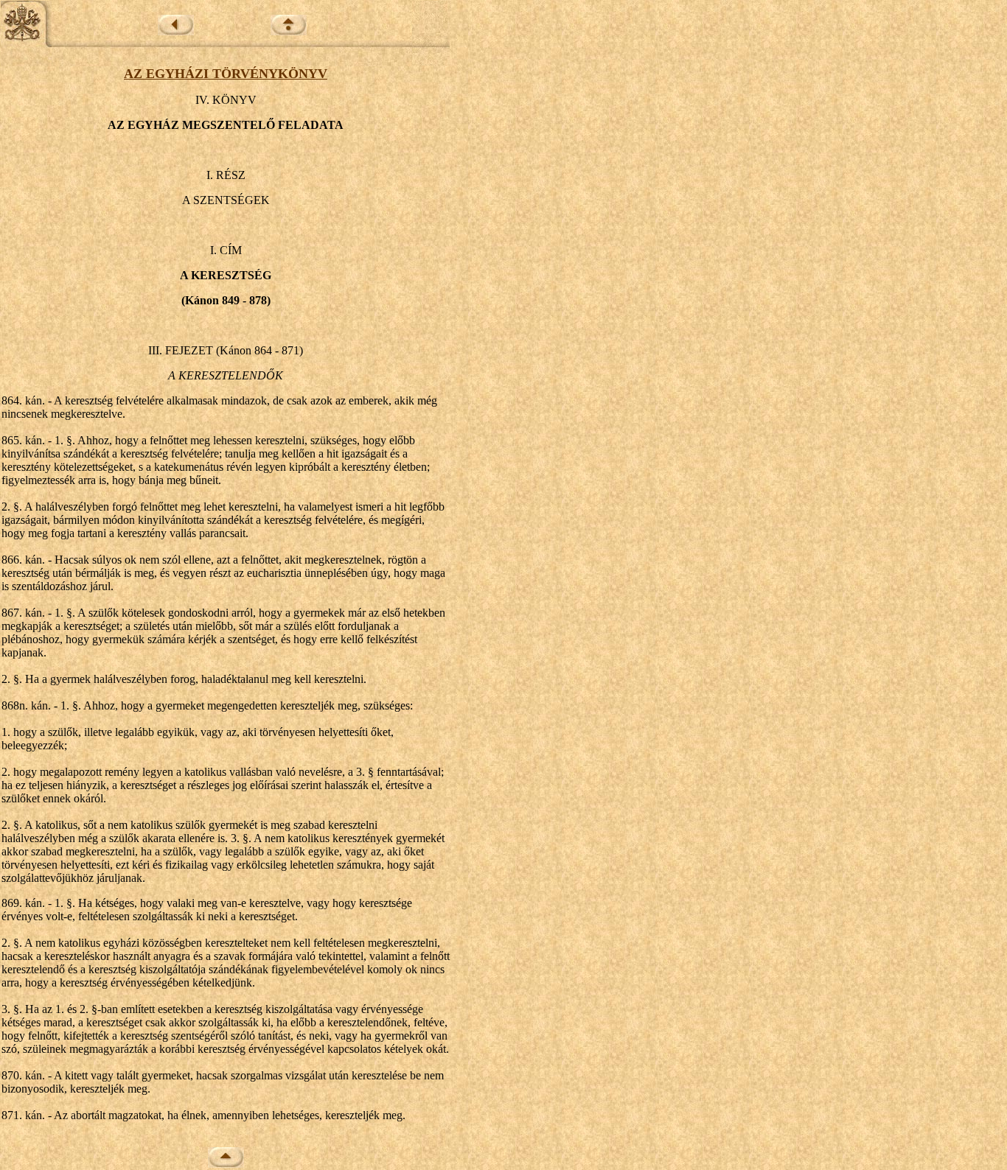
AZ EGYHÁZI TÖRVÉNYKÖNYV (225, 73)
